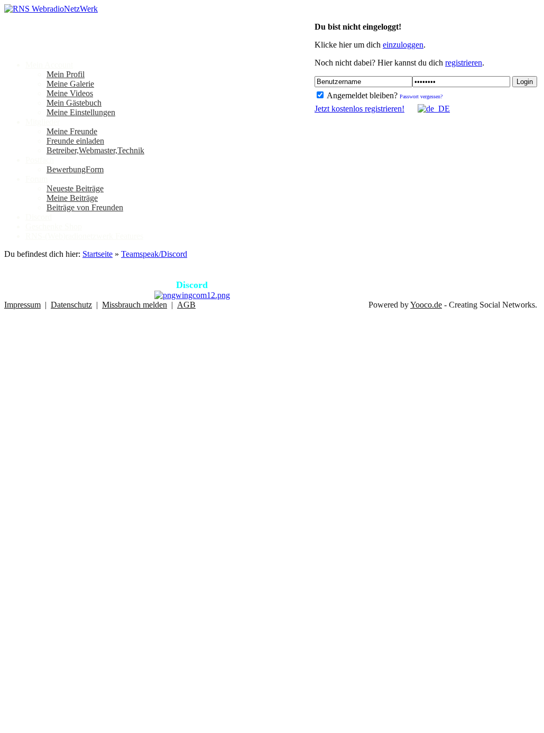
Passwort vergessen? (421, 96)
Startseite (97, 253)
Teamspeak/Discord (154, 253)
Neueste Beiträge (75, 188)
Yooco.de (426, 304)
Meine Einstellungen (81, 112)
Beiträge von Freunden (85, 207)
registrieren (463, 62)
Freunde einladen (75, 140)
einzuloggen (403, 44)
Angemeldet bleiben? (361, 95)
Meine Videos (70, 93)
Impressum (22, 304)
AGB (186, 304)
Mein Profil (66, 74)
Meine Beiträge (72, 197)
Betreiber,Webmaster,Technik (95, 150)
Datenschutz (71, 304)
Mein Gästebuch (74, 102)
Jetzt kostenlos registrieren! (359, 108)
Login (525, 82)
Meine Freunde (72, 131)
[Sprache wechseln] (428, 108)
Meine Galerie (70, 83)
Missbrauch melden (134, 304)
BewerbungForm (75, 169)
